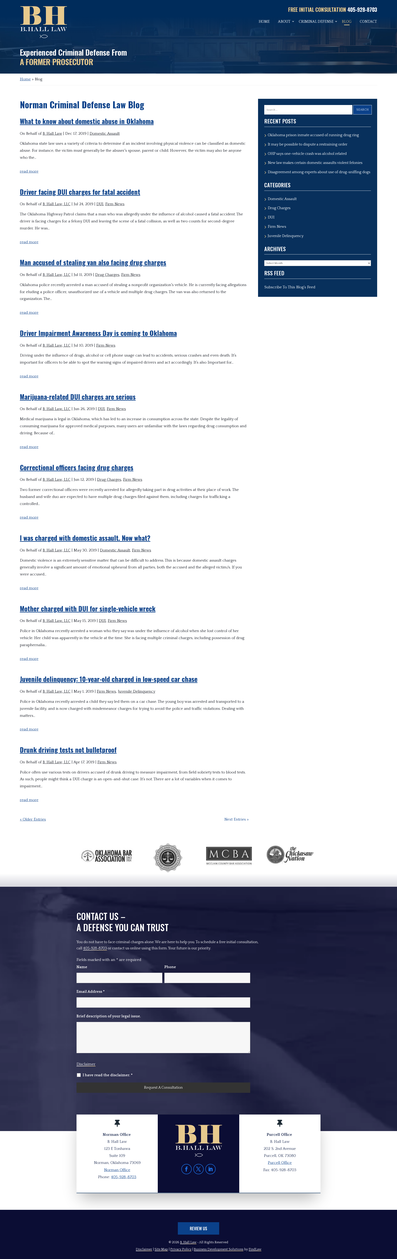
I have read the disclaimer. (108, 1075)
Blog (347, 22)
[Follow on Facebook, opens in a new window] (186, 1169)
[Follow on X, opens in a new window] (198, 1169)
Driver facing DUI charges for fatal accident (80, 192)
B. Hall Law (52, 133)
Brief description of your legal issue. (109, 1016)
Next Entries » (236, 819)
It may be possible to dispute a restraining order (307, 144)
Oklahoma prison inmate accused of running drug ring (313, 135)
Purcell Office (280, 1163)
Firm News (114, 204)
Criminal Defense (316, 22)
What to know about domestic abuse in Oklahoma (87, 121)
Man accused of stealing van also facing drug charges (93, 262)
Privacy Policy (180, 1249)
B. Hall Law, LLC (57, 204)
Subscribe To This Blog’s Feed (289, 287)
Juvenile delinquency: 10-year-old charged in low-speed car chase (108, 679)
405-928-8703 (362, 9)
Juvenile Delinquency (136, 691)
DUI (99, 204)
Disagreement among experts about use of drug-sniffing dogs (319, 172)
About (284, 22)
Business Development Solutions (218, 1249)
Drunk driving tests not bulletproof (68, 749)
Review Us (198, 1228)
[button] (393, 1229)
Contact (368, 22)
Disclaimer (86, 1064)
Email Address (91, 992)
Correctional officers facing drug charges (76, 467)
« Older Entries (33, 819)
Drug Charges (107, 275)
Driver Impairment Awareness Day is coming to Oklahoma (98, 333)
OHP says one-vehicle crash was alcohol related (307, 154)
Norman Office (117, 1170)
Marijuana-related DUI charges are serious (78, 396)
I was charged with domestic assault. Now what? (85, 538)
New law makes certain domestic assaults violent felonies (315, 163)
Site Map (161, 1249)
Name (82, 967)
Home (264, 22)
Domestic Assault (105, 133)
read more (29, 171)
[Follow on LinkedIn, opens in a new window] (210, 1169)
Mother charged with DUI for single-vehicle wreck (87, 608)
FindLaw (255, 1249)
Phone (170, 967)
